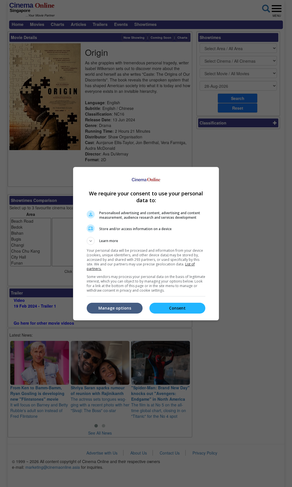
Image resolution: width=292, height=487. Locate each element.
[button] (146, 241)
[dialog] (146, 243)
